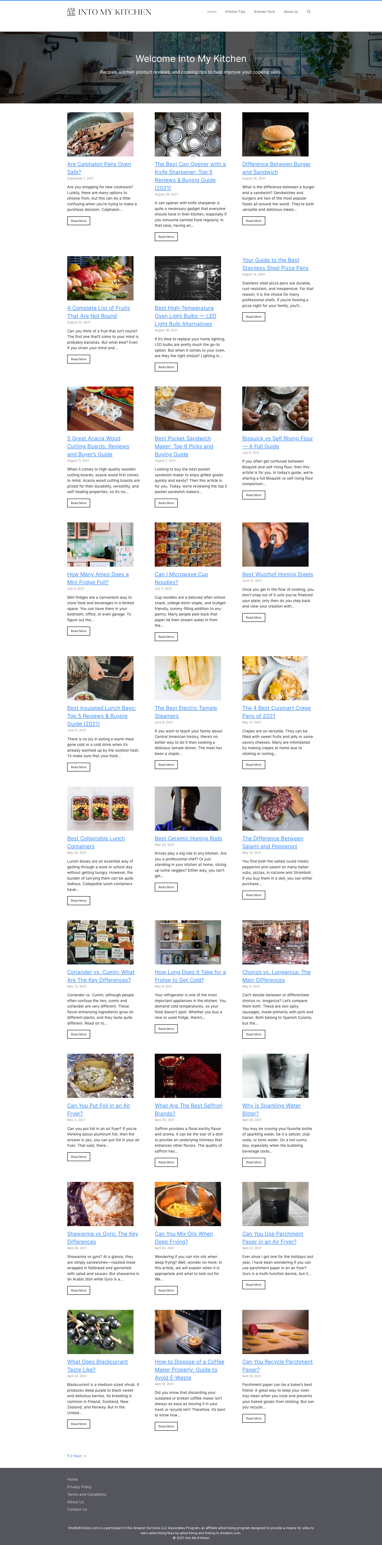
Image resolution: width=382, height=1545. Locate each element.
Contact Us (77, 1509)
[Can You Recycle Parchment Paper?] (275, 1351)
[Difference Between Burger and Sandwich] (275, 153)
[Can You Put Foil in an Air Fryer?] (100, 1095)
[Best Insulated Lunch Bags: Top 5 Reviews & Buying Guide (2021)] (100, 697)
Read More (78, 221)
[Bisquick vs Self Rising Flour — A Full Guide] (275, 428)
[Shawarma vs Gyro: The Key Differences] (100, 1223)
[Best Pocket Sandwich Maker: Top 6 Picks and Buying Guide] (188, 428)
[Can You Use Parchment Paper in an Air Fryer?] (275, 1223)
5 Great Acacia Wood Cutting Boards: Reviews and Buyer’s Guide (98, 446)
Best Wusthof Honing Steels (277, 574)
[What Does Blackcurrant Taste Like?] (100, 1351)
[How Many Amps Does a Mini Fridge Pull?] (100, 564)
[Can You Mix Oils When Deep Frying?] (188, 1223)
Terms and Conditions (86, 1494)
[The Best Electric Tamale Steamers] (188, 697)
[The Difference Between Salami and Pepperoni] (275, 827)
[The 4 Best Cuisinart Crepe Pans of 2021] (275, 697)
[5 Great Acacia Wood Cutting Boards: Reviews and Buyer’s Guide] (100, 428)
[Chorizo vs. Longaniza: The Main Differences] (275, 961)
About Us (291, 12)
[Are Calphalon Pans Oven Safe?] (100, 153)
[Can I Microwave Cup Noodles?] (188, 564)
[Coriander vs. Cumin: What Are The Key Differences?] (100, 961)
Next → (79, 1456)
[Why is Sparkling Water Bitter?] (275, 1095)
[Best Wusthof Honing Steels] (275, 564)
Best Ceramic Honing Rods (188, 838)
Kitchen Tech (264, 12)
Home (212, 12)
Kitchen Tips (235, 12)
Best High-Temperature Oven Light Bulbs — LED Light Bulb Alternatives (185, 316)
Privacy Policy (79, 1487)
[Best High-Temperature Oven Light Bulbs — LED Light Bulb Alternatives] (188, 297)
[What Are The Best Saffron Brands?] (188, 1095)
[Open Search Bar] (309, 11)
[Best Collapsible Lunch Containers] (100, 827)
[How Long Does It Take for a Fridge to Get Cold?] (188, 961)
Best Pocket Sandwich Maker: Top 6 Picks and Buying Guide (184, 446)
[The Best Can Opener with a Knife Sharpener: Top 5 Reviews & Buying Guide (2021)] (188, 153)
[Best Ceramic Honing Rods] (188, 827)
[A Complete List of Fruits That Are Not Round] (100, 297)
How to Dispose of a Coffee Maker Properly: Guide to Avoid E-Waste (189, 1369)
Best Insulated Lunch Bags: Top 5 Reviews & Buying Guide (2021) (101, 716)
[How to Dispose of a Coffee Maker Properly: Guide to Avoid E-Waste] (188, 1351)
